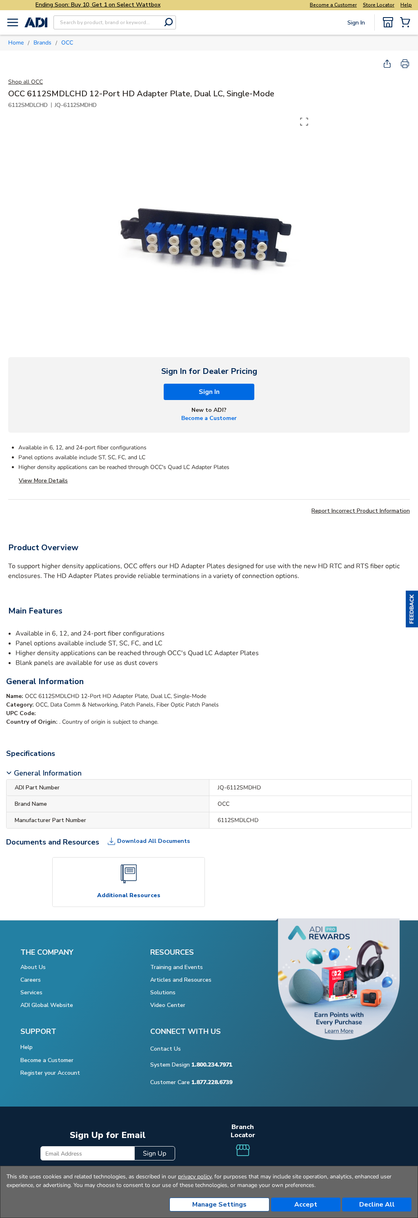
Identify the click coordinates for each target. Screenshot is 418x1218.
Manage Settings (219, 1204)
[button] (412, 609)
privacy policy (194, 1176)
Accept (305, 1204)
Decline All (377, 1204)
